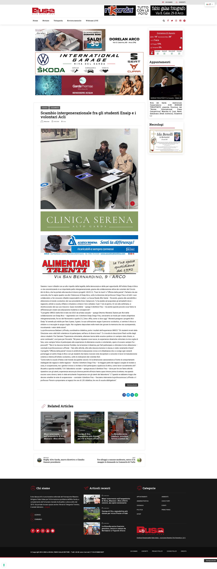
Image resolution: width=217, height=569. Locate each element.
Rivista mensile (74, 20)
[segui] (47, 507)
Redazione (46, 121)
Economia (48, 422)
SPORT (139, 514)
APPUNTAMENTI (142, 497)
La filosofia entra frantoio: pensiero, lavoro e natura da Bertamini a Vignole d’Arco (120, 439)
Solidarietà (55, 108)
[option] (89, 169)
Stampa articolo (132, 385)
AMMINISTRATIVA (143, 501)
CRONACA (140, 505)
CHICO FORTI (166, 501)
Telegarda (58, 20)
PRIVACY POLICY (157, 551)
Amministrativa (49, 419)
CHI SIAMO (133, 551)
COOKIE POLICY (172, 551)
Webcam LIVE (92, 20)
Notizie (45, 20)
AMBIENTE (165, 497)
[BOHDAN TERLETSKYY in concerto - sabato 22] (166, 68)
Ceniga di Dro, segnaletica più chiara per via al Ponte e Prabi (88, 436)
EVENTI (164, 505)
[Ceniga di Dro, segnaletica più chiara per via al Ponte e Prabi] (89, 427)
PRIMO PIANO (166, 510)
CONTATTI (145, 551)
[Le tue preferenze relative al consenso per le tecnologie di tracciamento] (4, 565)
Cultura (115, 416)
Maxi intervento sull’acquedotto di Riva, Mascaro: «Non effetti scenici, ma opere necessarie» (55, 439)
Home (35, 20)
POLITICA (140, 510)
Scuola (44, 108)
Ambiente (48, 416)
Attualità (82, 419)
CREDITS (183, 551)
